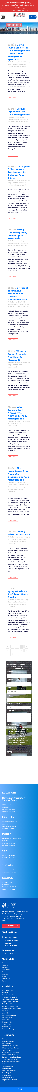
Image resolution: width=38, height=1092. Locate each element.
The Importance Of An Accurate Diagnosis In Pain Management (18, 473)
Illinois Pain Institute (21, 118)
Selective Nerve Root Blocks (11, 1056)
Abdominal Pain (7, 989)
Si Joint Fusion (6, 1074)
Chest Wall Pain (7, 1003)
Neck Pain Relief (7, 1016)
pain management (20, 65)
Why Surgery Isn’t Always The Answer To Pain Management (17, 412)
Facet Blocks (6, 1042)
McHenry (6, 833)
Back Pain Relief (7, 994)
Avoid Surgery (25, 61)
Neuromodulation (8, 1076)
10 (7, 653)
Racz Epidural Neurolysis (10, 1053)
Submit (9, 751)
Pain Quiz (5, 966)
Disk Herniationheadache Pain (12, 1007)
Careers (4, 980)
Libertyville (8, 816)
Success (5, 973)
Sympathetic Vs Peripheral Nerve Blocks (18, 593)
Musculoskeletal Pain (9, 1014)
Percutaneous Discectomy (11, 1051)
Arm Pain (5, 991)
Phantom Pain (6, 1021)
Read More (12, 96)
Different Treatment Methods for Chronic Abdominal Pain (18, 292)
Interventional (6, 1067)
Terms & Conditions (19, 748)
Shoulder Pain (6, 1025)
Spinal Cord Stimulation (9, 1058)
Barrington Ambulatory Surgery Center (13, 798)
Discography (6, 1038)
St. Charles (7, 864)
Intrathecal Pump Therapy (11, 1047)
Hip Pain (5, 1009)
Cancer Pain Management (10, 998)
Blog (9, 63)
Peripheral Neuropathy (9, 1028)
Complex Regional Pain (10, 1005)
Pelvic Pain (5, 1019)
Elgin (4, 849)
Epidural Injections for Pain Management (19, 110)
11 (12, 653)
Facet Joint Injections (9, 1069)
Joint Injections (7, 1049)
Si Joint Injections (8, 1072)
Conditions (14, 63)
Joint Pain (5, 1012)
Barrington (7, 876)
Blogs (4, 975)
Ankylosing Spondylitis (9, 996)
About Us (5, 964)
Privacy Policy (23, 746)
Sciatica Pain (6, 1023)
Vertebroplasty (7, 1063)
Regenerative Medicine (15, 488)
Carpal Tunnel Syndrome (10, 1000)
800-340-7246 (10, 952)
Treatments (24, 120)
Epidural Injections (8, 1040)
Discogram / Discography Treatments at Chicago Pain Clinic (19, 171)
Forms (4, 971)
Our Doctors (6, 968)
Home (7, 43)
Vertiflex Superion (8, 1065)
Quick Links (8, 958)
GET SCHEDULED (11, 924)
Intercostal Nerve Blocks (10, 1044)
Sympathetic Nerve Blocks (11, 1060)
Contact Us (6, 977)
